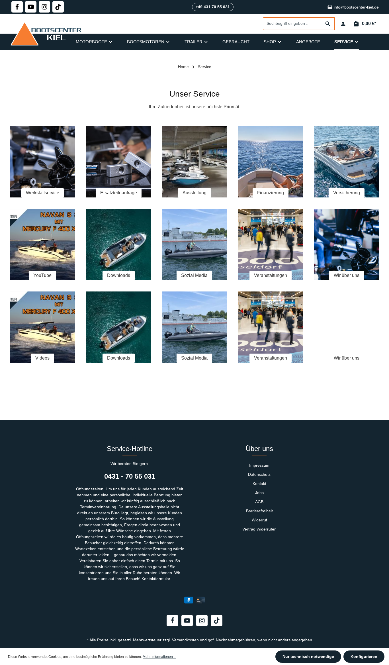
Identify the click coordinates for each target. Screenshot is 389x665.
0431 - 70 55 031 (129, 476)
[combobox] (292, 23)
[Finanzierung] (270, 161)
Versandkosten (185, 640)
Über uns (259, 448)
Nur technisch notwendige (308, 656)
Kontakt (259, 483)
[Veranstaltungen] (270, 244)
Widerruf (259, 520)
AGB (259, 501)
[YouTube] (42, 244)
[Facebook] (17, 7)
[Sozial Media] (194, 244)
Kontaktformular (156, 578)
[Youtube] (30, 7)
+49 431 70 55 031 (213, 7)
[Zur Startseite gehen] (47, 33)
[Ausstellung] (194, 161)
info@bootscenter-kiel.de (356, 7)
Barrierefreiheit (259, 511)
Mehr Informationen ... (159, 657)
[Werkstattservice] (42, 161)
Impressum (259, 465)
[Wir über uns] (346, 244)
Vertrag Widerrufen (259, 529)
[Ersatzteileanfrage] (118, 161)
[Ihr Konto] (343, 24)
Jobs (259, 492)
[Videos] (42, 327)
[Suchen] (328, 23)
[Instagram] (44, 7)
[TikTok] (58, 7)
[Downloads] (118, 244)
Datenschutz (259, 474)
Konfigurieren (364, 656)
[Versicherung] (346, 161)
